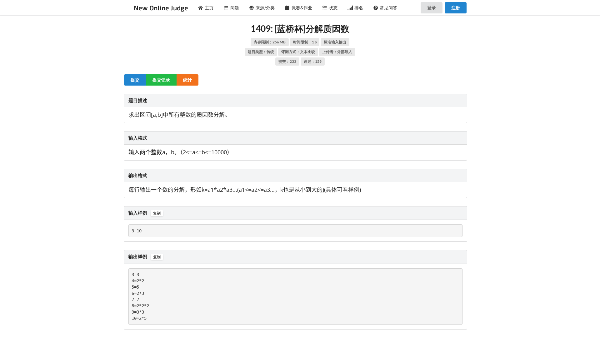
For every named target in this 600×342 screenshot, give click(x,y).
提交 (135, 79)
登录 (431, 7)
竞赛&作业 (302, 7)
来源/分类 (265, 7)
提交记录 (161, 79)
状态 (333, 7)
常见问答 (388, 7)
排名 (358, 7)
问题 (234, 7)
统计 (187, 79)
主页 (209, 7)
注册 (455, 7)
